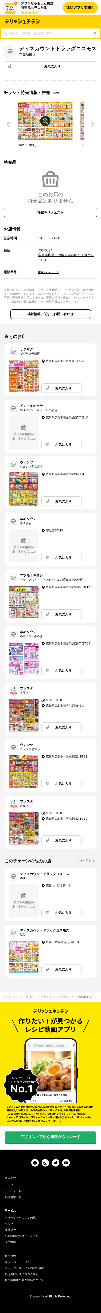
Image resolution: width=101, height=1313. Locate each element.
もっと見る (84, 860)
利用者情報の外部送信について (24, 1280)
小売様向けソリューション (22, 1236)
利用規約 (10, 1256)
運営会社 (10, 1230)
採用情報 (10, 1242)
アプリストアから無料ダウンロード (50, 1137)
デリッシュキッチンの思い (22, 1218)
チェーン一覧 (20, 997)
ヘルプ (9, 1224)
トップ (9, 1185)
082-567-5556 (48, 272)
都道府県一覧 (13, 1197)
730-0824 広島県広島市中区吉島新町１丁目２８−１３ (66, 254)
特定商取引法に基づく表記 (22, 1274)
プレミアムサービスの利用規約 (24, 1268)
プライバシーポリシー (19, 1262)
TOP (5, 997)
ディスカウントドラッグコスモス (53, 997)
